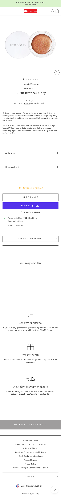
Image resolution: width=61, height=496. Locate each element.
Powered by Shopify (30, 494)
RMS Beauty (33, 84)
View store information (15, 225)
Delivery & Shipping (30, 448)
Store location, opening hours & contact (31, 444)
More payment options (30, 212)
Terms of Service (30, 460)
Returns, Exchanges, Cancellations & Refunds (31, 468)
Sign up (29, 476)
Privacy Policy (30, 464)
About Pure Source (30, 440)
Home (24, 84)
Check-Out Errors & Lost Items (30, 456)
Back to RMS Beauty (32, 424)
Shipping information (30, 239)
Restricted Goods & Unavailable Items (30, 452)
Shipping (27, 103)
